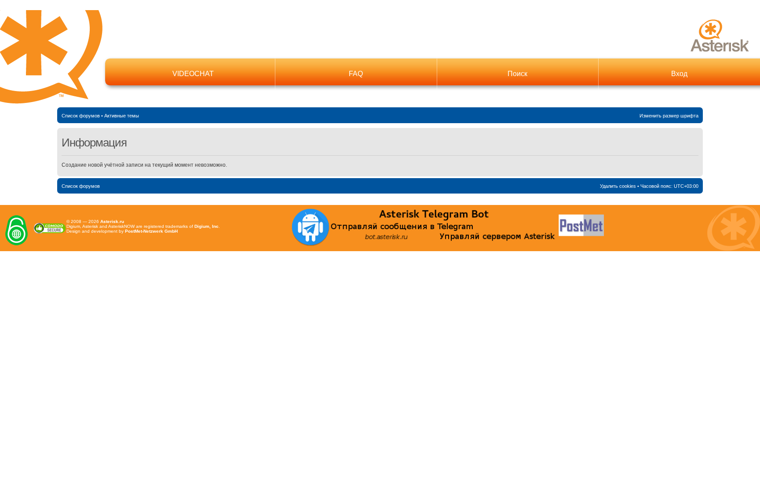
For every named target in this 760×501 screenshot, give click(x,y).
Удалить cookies (618, 186)
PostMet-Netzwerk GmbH (151, 231)
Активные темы (121, 115)
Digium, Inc (206, 226)
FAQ (356, 73)
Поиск (517, 73)
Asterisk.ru (112, 221)
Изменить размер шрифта (668, 115)
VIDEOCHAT (193, 73)
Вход (679, 73)
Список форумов (81, 115)
